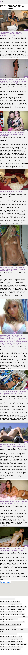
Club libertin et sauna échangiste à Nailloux (10, 649)
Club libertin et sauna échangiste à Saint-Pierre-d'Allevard (13, 616)
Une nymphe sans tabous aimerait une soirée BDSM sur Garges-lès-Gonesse (12, 445)
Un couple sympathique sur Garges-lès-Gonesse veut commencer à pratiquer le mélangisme (13, 134)
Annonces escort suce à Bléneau (8, 627)
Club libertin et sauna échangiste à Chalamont (11, 611)
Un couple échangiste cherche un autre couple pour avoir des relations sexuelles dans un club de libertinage (13, 81)
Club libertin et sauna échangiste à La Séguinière (11, 639)
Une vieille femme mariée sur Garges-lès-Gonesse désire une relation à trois (13, 549)
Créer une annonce (22, 1)
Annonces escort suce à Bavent (7, 599)
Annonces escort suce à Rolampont (8, 634)
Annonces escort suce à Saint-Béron (8, 619)
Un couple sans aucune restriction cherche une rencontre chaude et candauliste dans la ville (11, 33)
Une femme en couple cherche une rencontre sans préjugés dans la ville (12, 192)
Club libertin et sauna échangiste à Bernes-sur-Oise (12, 614)
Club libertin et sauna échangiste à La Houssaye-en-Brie (13, 606)
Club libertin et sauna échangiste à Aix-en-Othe (11, 641)
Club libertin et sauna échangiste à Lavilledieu (11, 636)
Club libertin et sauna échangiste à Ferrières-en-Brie (12, 621)
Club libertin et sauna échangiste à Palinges (10, 624)
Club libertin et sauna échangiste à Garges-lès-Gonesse (13, 644)
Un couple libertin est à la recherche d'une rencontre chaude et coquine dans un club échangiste (13, 269)
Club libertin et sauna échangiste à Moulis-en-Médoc (12, 609)
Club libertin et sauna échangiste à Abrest (10, 601)
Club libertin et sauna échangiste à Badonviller (11, 604)
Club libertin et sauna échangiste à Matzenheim (11, 646)
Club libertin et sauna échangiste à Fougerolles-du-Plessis (12, 630)
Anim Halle (3, 2)
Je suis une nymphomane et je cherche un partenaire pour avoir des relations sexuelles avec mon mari (14, 393)
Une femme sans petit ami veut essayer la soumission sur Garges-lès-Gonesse (13, 502)
